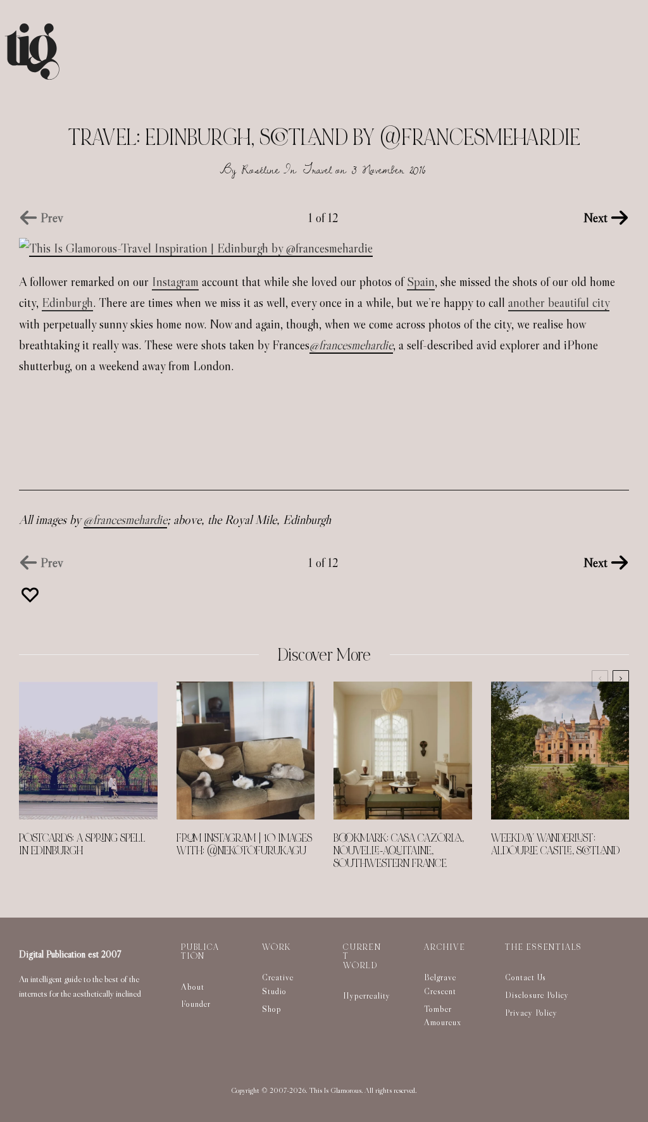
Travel (317, 169)
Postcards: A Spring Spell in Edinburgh (82, 844)
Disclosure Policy (537, 995)
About (192, 987)
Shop (272, 1009)
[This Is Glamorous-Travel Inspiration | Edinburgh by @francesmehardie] (196, 248)
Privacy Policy (531, 1012)
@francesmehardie (351, 344)
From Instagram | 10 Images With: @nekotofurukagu (244, 844)
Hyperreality (366, 995)
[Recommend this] (31, 594)
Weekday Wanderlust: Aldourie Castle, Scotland (555, 844)
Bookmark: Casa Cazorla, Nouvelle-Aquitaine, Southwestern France (398, 851)
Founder (196, 1004)
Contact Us (525, 977)
